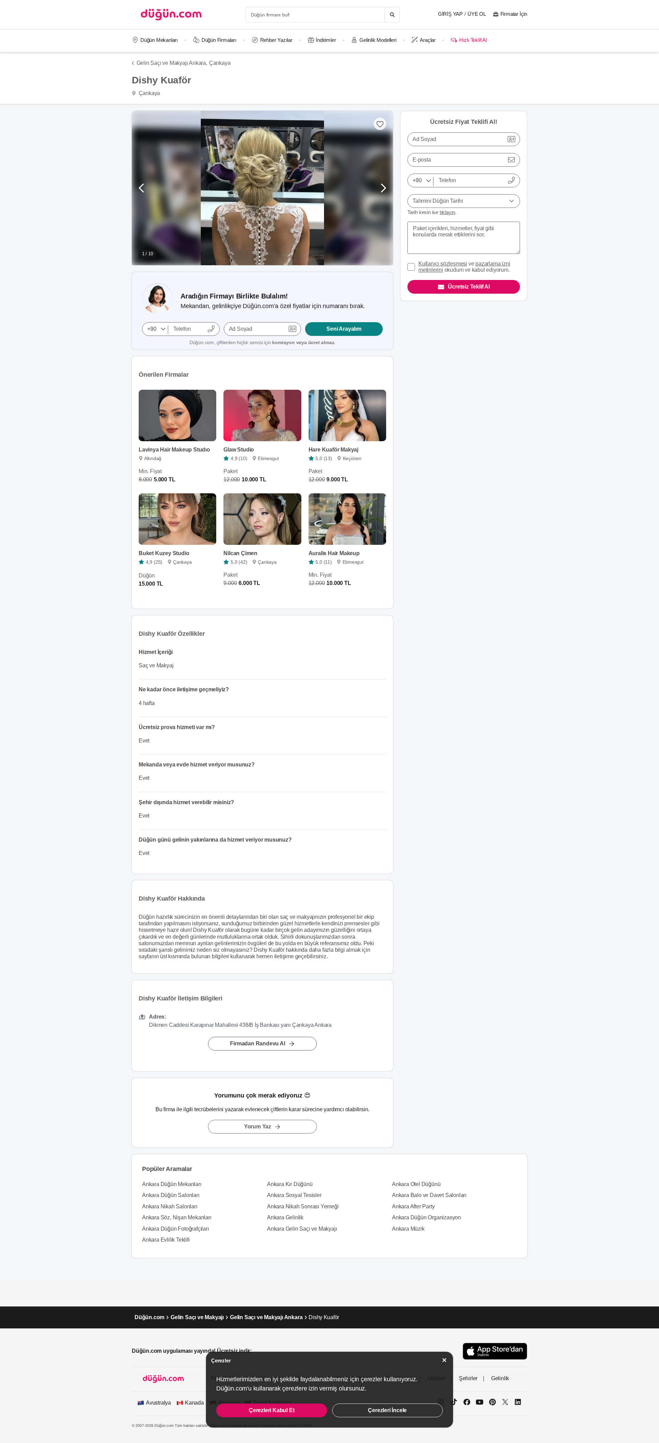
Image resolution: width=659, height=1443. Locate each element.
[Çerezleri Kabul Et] (444, 1360)
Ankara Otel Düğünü (416, 1184)
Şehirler (468, 1378)
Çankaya (220, 63)
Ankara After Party (413, 1206)
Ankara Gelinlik (285, 1217)
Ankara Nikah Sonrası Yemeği (303, 1206)
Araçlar (428, 40)
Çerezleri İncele (387, 1410)
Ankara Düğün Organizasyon (426, 1217)
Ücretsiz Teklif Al (468, 287)
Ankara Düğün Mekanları (171, 1184)
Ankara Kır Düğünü (290, 1184)
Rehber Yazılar (276, 40)
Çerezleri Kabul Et (271, 1410)
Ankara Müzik (408, 1229)
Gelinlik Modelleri (377, 40)
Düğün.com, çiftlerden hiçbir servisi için (262, 342)
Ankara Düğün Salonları (170, 1195)
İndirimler (326, 40)
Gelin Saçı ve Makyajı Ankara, (172, 63)
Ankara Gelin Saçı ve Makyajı (302, 1229)
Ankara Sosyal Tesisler (294, 1195)
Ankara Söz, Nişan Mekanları (176, 1217)
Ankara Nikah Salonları (169, 1206)
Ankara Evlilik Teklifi (166, 1240)
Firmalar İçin (513, 14)
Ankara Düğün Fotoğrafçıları (175, 1229)
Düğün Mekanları (159, 40)
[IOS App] (495, 1351)
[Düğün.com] (171, 14)
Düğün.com (149, 1317)
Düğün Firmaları (218, 40)
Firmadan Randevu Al (257, 1044)
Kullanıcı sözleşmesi (442, 264)
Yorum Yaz (257, 1126)
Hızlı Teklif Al (472, 40)
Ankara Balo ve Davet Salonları (429, 1195)
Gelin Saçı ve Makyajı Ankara (266, 1317)
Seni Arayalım (343, 329)
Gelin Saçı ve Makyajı (197, 1317)
